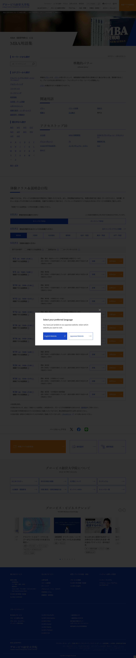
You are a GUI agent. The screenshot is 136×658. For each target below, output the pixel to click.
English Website (50, 336)
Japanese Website (77, 336)
